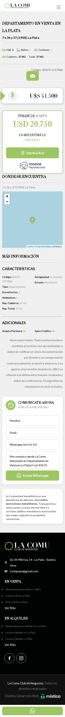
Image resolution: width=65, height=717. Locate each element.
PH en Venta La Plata (16, 602)
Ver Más (10, 608)
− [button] (7, 201)
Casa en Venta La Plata (17, 595)
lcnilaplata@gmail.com (24, 571)
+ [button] (7, 196)
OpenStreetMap (44, 246)
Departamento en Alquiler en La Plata (25, 626)
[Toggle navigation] (58, 7)
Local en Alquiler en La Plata (20, 632)
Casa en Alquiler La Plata (18, 638)
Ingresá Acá (35, 153)
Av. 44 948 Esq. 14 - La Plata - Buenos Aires (33, 562)
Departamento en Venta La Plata (23, 589)
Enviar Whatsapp (35, 476)
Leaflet (30, 246)
